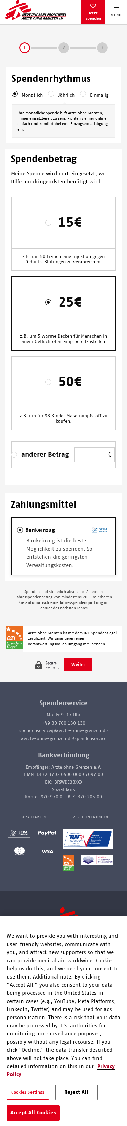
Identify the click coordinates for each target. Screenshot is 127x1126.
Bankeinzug (40, 530)
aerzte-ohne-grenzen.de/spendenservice (63, 738)
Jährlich (66, 95)
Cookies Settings (27, 1092)
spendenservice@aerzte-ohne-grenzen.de (63, 730)
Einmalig (99, 95)
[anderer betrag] (16, 455)
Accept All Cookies (33, 1112)
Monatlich (32, 95)
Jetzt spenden (93, 15)
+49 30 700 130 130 (63, 723)
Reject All (76, 1092)
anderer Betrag (45, 454)
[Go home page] (35, 10)
